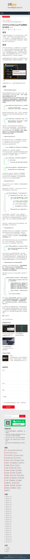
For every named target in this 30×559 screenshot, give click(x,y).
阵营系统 (13, 485)
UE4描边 (18, 460)
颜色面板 (7, 487)
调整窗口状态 (8, 482)
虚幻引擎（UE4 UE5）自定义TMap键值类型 (15, 437)
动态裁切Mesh (15, 462)
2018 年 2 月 (8, 532)
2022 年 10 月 (9, 504)
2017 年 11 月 (9, 538)
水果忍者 (7, 470)
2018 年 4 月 (8, 528)
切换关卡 (7, 462)
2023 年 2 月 (8, 500)
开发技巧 (8, 20)
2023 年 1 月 (8, 502)
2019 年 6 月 (8, 519)
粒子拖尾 (13, 472)
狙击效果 (7, 472)
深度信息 (13, 470)
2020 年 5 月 (8, 513)
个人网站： (4, 396)
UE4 (13, 460)
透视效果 (7, 485)
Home (3, 20)
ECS (6, 450)
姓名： (3, 383)
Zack (6, 29)
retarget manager (19, 455)
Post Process (14, 452)
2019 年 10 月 (9, 517)
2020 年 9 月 (8, 510)
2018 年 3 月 (8, 530)
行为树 (6, 480)
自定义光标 (14, 475)
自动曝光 (7, 475)
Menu (2, 13)
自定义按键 (21, 475)
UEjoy (9, 555)
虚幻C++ (7, 551)
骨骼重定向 (14, 487)
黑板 (20, 487)
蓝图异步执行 (14, 477)
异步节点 (22, 462)
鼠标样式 (7, 490)
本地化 (6, 467)
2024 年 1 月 (8, 498)
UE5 (23, 460)
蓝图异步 (7, 477)
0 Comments (18, 29)
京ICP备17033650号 (8, 557)
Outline (7, 452)
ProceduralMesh (9, 455)
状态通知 (19, 470)
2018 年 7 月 (8, 525)
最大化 (13, 465)
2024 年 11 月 (9, 496)
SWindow (7, 460)
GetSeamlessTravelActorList (15, 450)
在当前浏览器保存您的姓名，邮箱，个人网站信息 (15, 402)
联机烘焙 (19, 472)
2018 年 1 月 (8, 534)
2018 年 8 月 (8, 523)
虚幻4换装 (22, 477)
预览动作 (19, 485)
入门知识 (7, 547)
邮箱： (3, 390)
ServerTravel (18, 457)
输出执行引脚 (16, 482)
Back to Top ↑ (23, 557)
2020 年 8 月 (8, 511)
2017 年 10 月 (9, 540)
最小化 (18, 465)
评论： (3, 370)
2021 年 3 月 (8, 508)
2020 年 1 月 (8, 515)
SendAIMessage (9, 319)
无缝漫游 (7, 465)
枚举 (20, 467)
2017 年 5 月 (8, 541)
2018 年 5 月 (8, 526)
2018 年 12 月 (9, 521)
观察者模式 (13, 480)
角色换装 (19, 480)
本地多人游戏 (13, 467)
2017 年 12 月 (9, 536)
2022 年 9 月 (8, 506)
